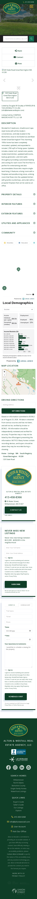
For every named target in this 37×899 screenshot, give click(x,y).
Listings (11, 453)
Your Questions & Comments (15, 644)
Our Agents (8, 515)
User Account (20, 826)
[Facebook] (8, 767)
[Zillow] (28, 767)
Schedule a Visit (25, 605)
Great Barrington (10, 456)
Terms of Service (17, 705)
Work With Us (18, 873)
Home (4, 453)
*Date (7, 627)
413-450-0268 (29, 2)
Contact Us (15, 510)
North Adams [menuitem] (18, 783)
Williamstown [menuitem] (18, 780)
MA (17, 453)
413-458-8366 (13, 497)
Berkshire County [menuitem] (18, 785)
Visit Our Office (19, 831)
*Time (7, 636)
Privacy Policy (13, 576)
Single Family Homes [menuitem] (18, 788)
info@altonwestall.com (20, 821)
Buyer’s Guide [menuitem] (18, 802)
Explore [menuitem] (18, 810)
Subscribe (15, 584)
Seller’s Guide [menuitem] (18, 805)
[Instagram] (15, 767)
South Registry (26, 453)
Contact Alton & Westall (15, 854)
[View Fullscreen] (4, 379)
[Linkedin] (22, 767)
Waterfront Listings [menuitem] (18, 791)
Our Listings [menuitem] (18, 808)
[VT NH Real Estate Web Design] (18, 891)
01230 (21, 456)
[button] (31, 38)
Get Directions (18, 411)
